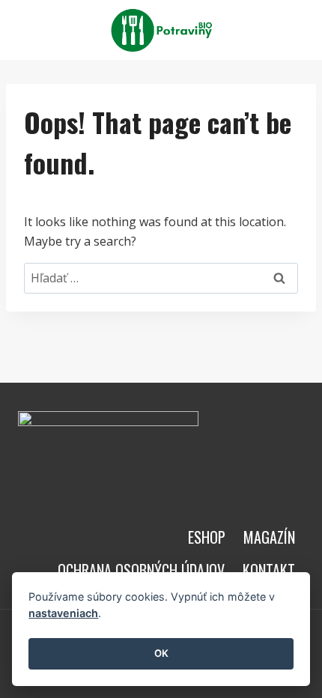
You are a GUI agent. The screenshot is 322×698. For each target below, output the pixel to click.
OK (161, 653)
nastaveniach (63, 613)
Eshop (206, 537)
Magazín (269, 537)
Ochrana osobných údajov (141, 570)
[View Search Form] (290, 29)
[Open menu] (256, 29)
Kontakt (269, 570)
